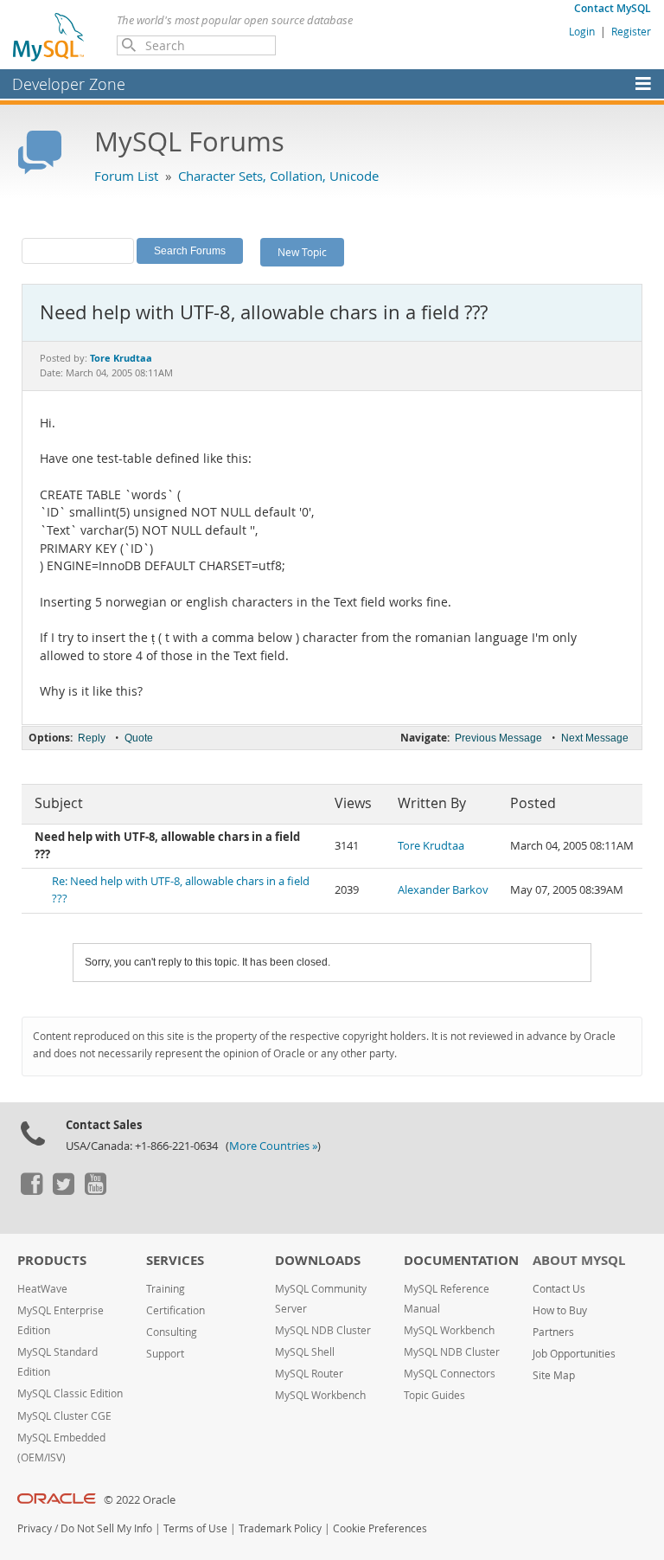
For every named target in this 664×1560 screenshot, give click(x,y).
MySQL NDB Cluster (323, 1330)
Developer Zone (68, 84)
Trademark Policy (280, 1528)
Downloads (318, 1260)
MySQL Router (309, 1373)
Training (165, 1288)
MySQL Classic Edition (70, 1393)
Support (165, 1353)
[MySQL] (49, 36)
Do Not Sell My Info (106, 1528)
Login (582, 31)
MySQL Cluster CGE (64, 1415)
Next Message (595, 738)
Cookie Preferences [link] (380, 1528)
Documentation (461, 1260)
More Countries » (273, 1146)
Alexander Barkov (443, 890)
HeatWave (42, 1288)
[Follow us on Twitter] (63, 1190)
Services (175, 1260)
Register (631, 31)
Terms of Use (195, 1528)
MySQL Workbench (320, 1395)
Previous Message (498, 738)
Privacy (34, 1528)
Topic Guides (434, 1395)
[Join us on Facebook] (31, 1190)
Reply (91, 738)
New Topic (302, 252)
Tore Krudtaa (431, 845)
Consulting (171, 1332)
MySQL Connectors (449, 1373)
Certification (175, 1310)
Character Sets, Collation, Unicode (278, 175)
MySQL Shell (305, 1351)
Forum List (126, 175)
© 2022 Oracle (140, 1500)
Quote (138, 738)
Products (51, 1260)
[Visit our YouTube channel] (95, 1190)
